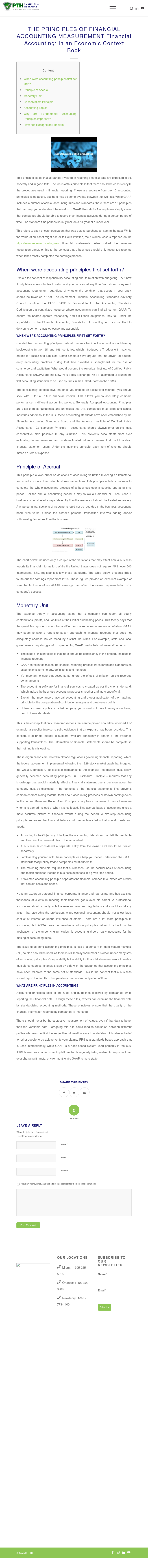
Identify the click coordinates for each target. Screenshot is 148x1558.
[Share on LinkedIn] (85, 1092)
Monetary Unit (33, 96)
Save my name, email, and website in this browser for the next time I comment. (58, 1183)
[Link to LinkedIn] (137, 8)
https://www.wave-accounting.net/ (37, 243)
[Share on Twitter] (74, 1092)
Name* (102, 1274)
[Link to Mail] (142, 8)
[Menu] (111, 8)
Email (64, 1157)
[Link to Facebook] (126, 8)
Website (64, 1170)
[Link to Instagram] (131, 8)
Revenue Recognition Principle (44, 125)
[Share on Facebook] (64, 1092)
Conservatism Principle (38, 102)
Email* (102, 1290)
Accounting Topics (35, 108)
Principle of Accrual (36, 90)
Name (64, 1144)
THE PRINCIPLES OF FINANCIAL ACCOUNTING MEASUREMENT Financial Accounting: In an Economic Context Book (74, 39)
